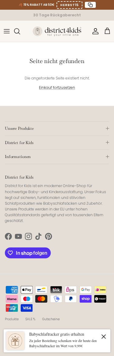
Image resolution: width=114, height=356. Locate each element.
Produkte (12, 319)
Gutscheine (51, 319)
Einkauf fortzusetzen (57, 87)
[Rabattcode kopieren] (90, 5)
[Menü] (6, 31)
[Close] (104, 336)
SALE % (30, 319)
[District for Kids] (57, 31)
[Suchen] (20, 31)
